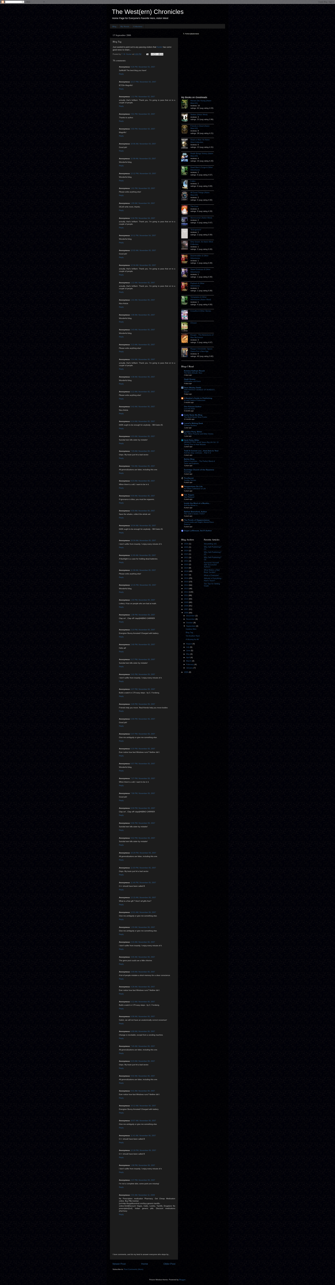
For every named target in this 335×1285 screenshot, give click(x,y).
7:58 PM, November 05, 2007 (143, 793)
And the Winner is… (191, 505)
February (190, 664)
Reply (121, 74)
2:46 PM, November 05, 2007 (143, 645)
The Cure (194, 206)
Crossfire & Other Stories (200, 311)
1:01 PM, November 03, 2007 (143, 188)
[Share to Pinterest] (162, 54)
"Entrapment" (195, 230)
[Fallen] (185, 185)
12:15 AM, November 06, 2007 (143, 898)
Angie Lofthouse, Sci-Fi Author (198, 531)
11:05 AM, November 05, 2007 (143, 555)
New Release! (189, 497)
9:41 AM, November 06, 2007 (143, 1091)
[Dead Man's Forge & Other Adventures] (185, 171)
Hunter (159, 47)
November (190, 619)
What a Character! (211, 575)
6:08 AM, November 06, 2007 (143, 1016)
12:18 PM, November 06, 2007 (143, 1150)
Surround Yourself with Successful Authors (211, 565)
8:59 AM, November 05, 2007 (143, 496)
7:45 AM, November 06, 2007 (143, 1046)
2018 (186, 571)
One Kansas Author (192, 407)
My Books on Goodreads (194, 97)
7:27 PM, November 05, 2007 (143, 778)
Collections (137, 26)
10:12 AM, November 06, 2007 (143, 1106)
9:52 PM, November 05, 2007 (143, 838)
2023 (186, 554)
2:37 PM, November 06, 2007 (143, 1180)
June (188, 651)
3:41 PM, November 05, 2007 (143, 674)
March (189, 661)
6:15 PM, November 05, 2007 (143, 749)
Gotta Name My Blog (193, 415)
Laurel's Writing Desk (193, 423)
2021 (186, 561)
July (188, 647)
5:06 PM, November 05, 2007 (143, 719)
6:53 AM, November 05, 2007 (143, 436)
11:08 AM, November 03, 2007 (143, 159)
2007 (186, 609)
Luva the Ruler (189, 409)
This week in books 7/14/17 (194, 514)
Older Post (169, 1263)
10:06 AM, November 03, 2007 (143, 144)
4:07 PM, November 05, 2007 (143, 689)
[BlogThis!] (154, 54)
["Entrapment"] (185, 234)
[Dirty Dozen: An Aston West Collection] (185, 246)
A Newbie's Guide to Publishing (198, 398)
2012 (186, 592)
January (189, 668)
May (188, 654)
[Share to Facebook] (159, 54)
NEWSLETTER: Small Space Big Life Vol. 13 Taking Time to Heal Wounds (201, 443)
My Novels (124, 26)
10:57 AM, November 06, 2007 (143, 1121)
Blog (114, 26)
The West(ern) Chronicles (148, 11)
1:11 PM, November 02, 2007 (143, 97)
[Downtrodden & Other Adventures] (185, 260)
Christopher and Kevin (192, 381)
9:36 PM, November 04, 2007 (143, 218)
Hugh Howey (189, 379)
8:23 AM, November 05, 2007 (143, 481)
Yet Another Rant (193, 636)
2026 (186, 544)
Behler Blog (189, 459)
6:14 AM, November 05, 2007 (143, 421)
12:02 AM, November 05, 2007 (143, 250)
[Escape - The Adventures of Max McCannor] (185, 339)
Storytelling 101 (210, 544)
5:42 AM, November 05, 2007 (143, 407)
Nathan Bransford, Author (195, 512)
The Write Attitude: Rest (193, 373)
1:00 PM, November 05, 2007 (143, 600)
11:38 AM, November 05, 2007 (143, 570)
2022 (186, 558)
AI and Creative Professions (194, 400)
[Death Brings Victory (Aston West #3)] (185, 157)
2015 (186, 582)
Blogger (182, 1280)
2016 (186, 578)
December (190, 616)
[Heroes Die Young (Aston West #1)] (185, 105)
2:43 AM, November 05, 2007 (143, 330)
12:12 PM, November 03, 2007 (143, 174)
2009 (186, 602)
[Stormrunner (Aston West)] (185, 222)
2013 (186, 589)
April (188, 657)
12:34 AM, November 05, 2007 (143, 265)
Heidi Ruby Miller (191, 440)
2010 (186, 599)
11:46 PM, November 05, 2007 (143, 883)
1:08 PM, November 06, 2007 (143, 1165)
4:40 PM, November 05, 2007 (143, 704)
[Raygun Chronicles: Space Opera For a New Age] (185, 353)
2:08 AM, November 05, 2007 (143, 315)
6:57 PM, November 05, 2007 (143, 764)
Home (144, 1263)
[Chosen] (185, 327)
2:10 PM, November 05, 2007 (143, 630)
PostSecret (189, 478)
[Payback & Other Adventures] (185, 287)
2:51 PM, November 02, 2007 (143, 114)
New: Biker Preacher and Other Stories (198, 434)
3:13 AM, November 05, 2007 (143, 345)
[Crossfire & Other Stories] (185, 315)
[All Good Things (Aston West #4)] (185, 196)
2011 (186, 595)
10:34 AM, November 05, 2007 (143, 540)
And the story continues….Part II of (197, 453)
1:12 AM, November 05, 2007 (143, 283)
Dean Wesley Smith (192, 388)
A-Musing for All (192, 639)
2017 (186, 575)
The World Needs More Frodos (195, 417)
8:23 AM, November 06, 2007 (143, 1061)
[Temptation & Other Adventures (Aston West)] (185, 301)
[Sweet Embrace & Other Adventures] (185, 273)
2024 (186, 551)
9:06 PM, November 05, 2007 (143, 823)
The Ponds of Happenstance (197, 520)
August (189, 644)
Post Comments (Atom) (133, 1269)
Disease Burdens (190, 425)
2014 (186, 585)
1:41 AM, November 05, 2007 (143, 300)
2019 (186, 568)
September (191, 626)
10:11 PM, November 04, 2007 (143, 235)
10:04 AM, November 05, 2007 (143, 526)
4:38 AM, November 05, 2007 (143, 377)
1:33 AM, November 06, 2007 (143, 927)
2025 (186, 547)
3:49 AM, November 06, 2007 (143, 972)
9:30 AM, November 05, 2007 (143, 511)
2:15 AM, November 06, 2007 (143, 942)
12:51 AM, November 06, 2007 (143, 912)
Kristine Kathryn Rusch (194, 371)
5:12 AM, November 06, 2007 (143, 1002)
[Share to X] (157, 54)
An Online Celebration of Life (195, 489)
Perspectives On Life (193, 487)
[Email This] (152, 54)
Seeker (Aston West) (199, 115)
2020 (186, 564)
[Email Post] (147, 54)
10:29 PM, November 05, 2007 (143, 853)
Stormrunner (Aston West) (201, 218)
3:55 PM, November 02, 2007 (143, 129)
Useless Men (191, 629)
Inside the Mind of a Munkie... (197, 503)
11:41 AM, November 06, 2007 (143, 1136)
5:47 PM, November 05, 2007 (143, 734)
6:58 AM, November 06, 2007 (143, 1031)
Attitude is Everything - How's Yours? (213, 579)
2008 (186, 606)
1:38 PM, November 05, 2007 (143, 615)
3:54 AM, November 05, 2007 (143, 359)
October (189, 623)
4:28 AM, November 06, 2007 (143, 987)
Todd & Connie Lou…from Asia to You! (201, 451)
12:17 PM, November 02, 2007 (143, 82)
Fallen (193, 181)
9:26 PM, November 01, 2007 (143, 67)
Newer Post (119, 1263)
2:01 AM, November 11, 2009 (143, 1195)
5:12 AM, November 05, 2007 (143, 392)
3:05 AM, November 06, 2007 (143, 957)
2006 (186, 613)
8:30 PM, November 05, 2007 (143, 808)
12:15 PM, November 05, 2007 (143, 585)
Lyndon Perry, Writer (193, 432)
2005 (186, 672)
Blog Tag (189, 632)
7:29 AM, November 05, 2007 (143, 451)
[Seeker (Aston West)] (185, 118)
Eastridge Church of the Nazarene (199, 470)
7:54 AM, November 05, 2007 (143, 466)
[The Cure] (185, 210)
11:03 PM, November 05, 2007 (143, 868)
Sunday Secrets (190, 480)
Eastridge (187, 472)
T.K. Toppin (189, 495)
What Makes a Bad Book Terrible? (212, 571)
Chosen (193, 323)
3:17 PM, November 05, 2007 (143, 659)
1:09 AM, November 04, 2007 (143, 203)
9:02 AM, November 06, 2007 (143, 1076)
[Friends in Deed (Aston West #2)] (185, 130)
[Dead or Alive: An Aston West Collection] (185, 144)
